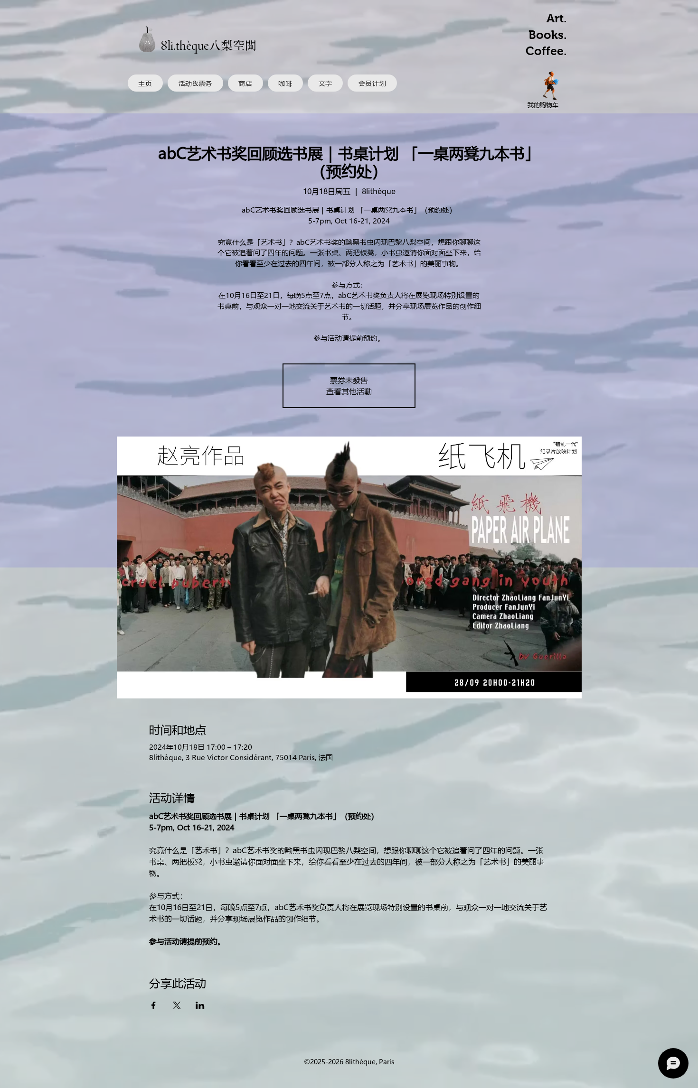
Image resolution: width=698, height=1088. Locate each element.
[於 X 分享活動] (176, 1005)
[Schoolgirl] (551, 86)
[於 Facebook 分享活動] (153, 1005)
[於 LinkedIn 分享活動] (200, 1005)
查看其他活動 (349, 391)
